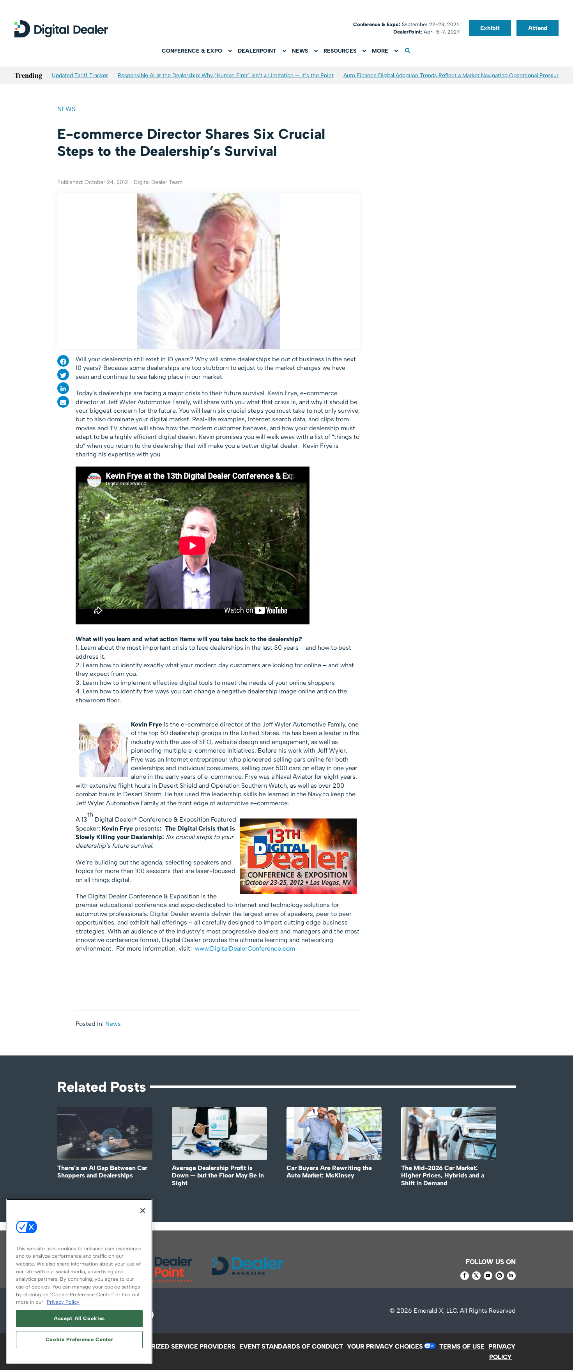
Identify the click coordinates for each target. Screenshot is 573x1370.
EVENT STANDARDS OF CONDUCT (291, 1346)
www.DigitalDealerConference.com (245, 948)
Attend (537, 28)
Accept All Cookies (79, 1318)
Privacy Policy (63, 1302)
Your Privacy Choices (385, 1346)
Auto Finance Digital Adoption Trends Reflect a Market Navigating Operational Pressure (452, 75)
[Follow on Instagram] (499, 1275)
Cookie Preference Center (79, 1339)
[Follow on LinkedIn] (511, 1275)
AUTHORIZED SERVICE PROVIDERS (182, 1346)
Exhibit (490, 28)
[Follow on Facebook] (464, 1275)
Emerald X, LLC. (436, 1310)
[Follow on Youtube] (488, 1275)
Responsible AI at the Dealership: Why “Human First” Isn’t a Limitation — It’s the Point (226, 75)
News (66, 109)
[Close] (142, 1210)
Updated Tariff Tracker (80, 75)
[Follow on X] (476, 1275)
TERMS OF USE (462, 1346)
